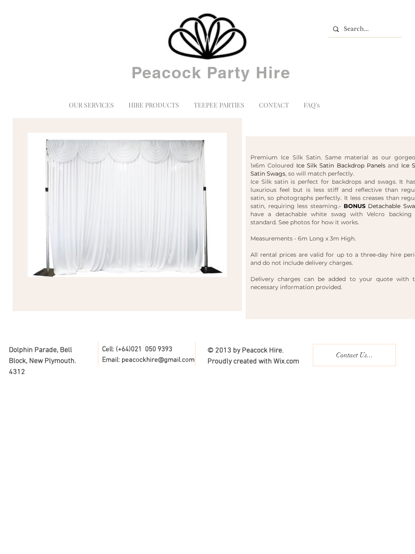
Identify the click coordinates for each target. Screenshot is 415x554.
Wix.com (286, 361)
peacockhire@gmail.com (158, 360)
